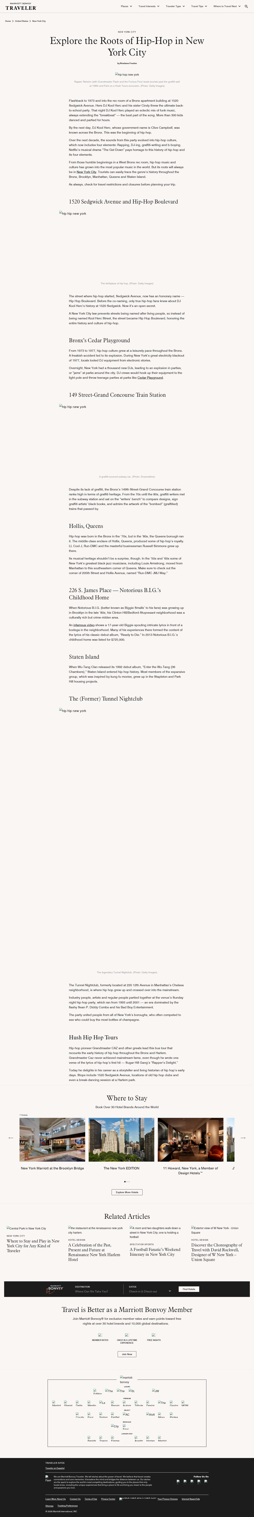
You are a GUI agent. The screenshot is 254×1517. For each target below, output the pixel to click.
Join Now (127, 1354)
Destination (82, 1287)
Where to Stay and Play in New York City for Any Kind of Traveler (33, 1245)
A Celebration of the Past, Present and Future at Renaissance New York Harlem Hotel (94, 1252)
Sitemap (49, 1506)
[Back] (11, 1138)
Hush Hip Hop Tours (93, 1037)
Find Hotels (189, 1289)
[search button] (246, 6)
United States (21, 21)
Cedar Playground (150, 377)
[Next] (243, 1138)
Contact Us (75, 1499)
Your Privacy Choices (168, 1499)
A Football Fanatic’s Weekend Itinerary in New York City (155, 1252)
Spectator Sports (142, 1244)
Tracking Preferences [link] (68, 1506)
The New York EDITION (121, 1168)
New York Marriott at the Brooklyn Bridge (52, 1168)
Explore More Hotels (127, 1192)
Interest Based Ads (191, 1499)
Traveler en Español (54, 1468)
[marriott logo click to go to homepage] (21, 6)
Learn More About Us (55, 1499)
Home (8, 21)
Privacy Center (108, 1499)
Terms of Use (91, 1499)
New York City (39, 21)
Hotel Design (76, 1240)
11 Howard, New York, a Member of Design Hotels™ (190, 1170)
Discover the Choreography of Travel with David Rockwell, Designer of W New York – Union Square (216, 1252)
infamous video (84, 625)
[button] (127, 6)
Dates (133, 1287)
